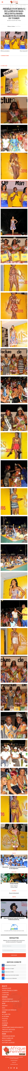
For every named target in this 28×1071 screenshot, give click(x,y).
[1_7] (14, 250)
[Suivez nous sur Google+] (11, 1068)
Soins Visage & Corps (9, 990)
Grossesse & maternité (10, 1001)
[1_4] (14, 166)
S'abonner (14, 955)
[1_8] (14, 278)
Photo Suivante (23, 51)
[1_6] (14, 222)
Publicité (14, 1062)
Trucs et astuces (8, 1029)
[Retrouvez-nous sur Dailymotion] (19, 1068)
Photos (5, 1018)
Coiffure (5, 994)
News (16, 20)
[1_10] (14, 334)
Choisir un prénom (9, 1010)
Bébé (3, 1003)
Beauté (4, 986)
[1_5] (14, 194)
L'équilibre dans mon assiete (12, 1027)
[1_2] (14, 110)
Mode (4, 1034)
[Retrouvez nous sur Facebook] (8, 1068)
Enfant (5, 1005)
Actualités (6, 1014)
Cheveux (5, 992)
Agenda (5, 1023)
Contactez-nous (14, 1064)
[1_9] (14, 306)
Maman (4, 997)
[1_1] (14, 82)
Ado (3, 1007)
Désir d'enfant (7, 999)
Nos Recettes (7, 1031)
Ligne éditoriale (14, 1060)
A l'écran (5, 1016)
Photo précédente (5, 51)
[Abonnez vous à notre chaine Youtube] (16, 1068)
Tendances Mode (8, 1036)
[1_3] (14, 138)
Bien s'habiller (7, 1038)
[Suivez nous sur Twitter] (14, 1068)
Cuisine (4, 1025)
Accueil (13, 20)
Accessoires (6, 1040)
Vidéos (4, 1021)
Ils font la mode (8, 1042)
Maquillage (6, 988)
